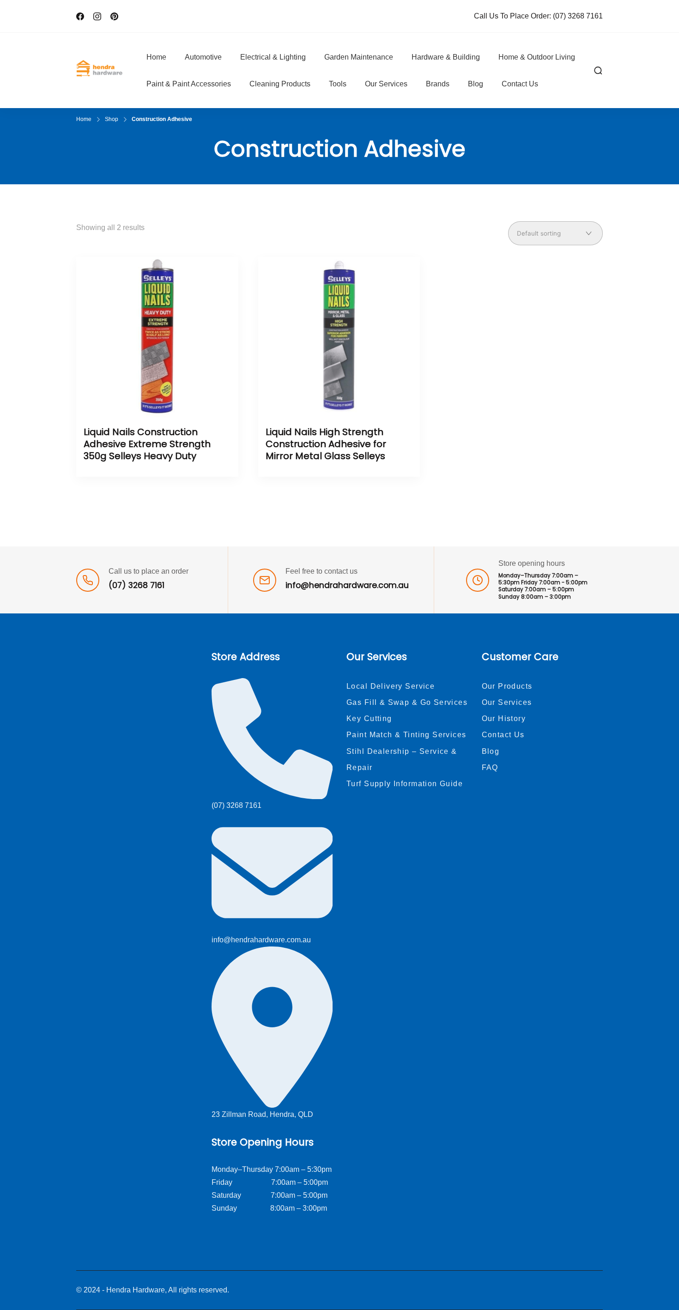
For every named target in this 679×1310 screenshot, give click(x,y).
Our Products (507, 686)
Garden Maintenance (358, 57)
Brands (437, 84)
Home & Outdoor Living (536, 57)
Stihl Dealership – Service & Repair (401, 759)
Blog (475, 84)
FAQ (490, 767)
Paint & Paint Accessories (188, 84)
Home (156, 57)
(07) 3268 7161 (578, 16)
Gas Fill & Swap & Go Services (406, 702)
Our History (504, 718)
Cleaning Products (279, 84)
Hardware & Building (446, 57)
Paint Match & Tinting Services (406, 735)
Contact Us (520, 84)
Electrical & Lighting (273, 57)
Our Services (386, 84)
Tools (337, 84)
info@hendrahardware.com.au (347, 585)
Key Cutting (369, 718)
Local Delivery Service (390, 686)
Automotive (203, 57)
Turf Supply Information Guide (404, 784)
